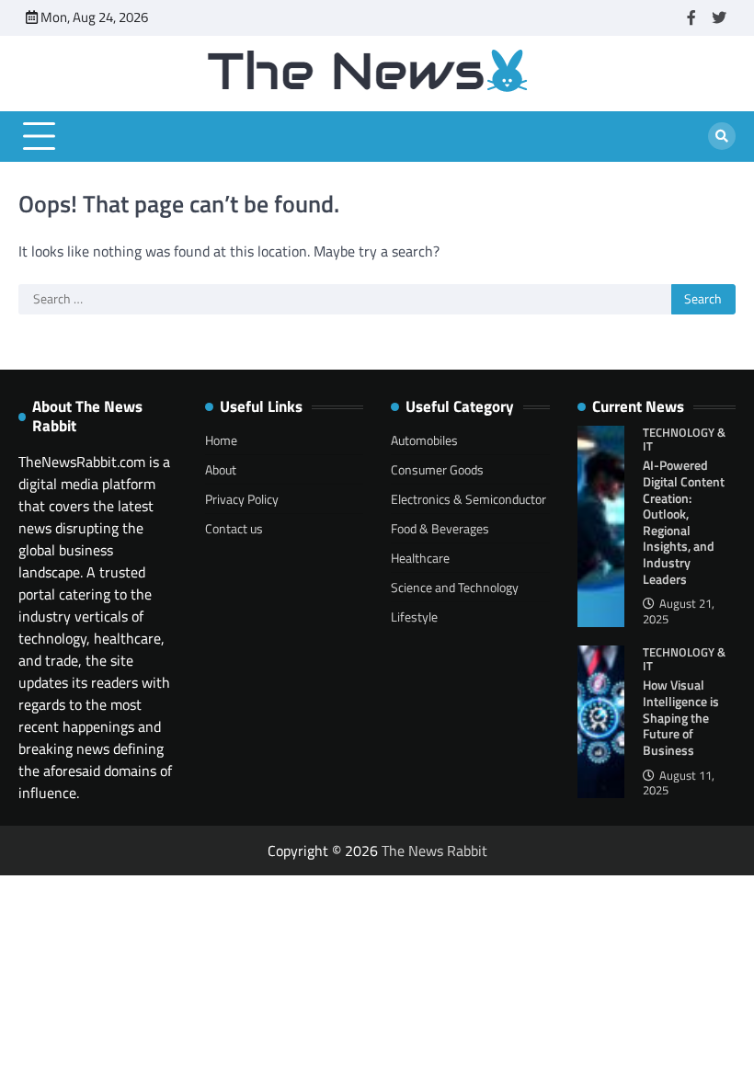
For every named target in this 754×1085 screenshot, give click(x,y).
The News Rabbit (434, 850)
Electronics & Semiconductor (468, 498)
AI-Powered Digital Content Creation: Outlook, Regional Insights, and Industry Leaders (684, 522)
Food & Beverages (440, 528)
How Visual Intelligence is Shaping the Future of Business (681, 717)
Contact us (234, 528)
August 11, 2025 (678, 783)
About (220, 469)
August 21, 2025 (678, 611)
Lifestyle (414, 616)
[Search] (722, 136)
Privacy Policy (242, 498)
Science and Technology (455, 587)
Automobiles (424, 440)
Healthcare (420, 557)
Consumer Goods (437, 469)
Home (221, 440)
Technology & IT (684, 439)
